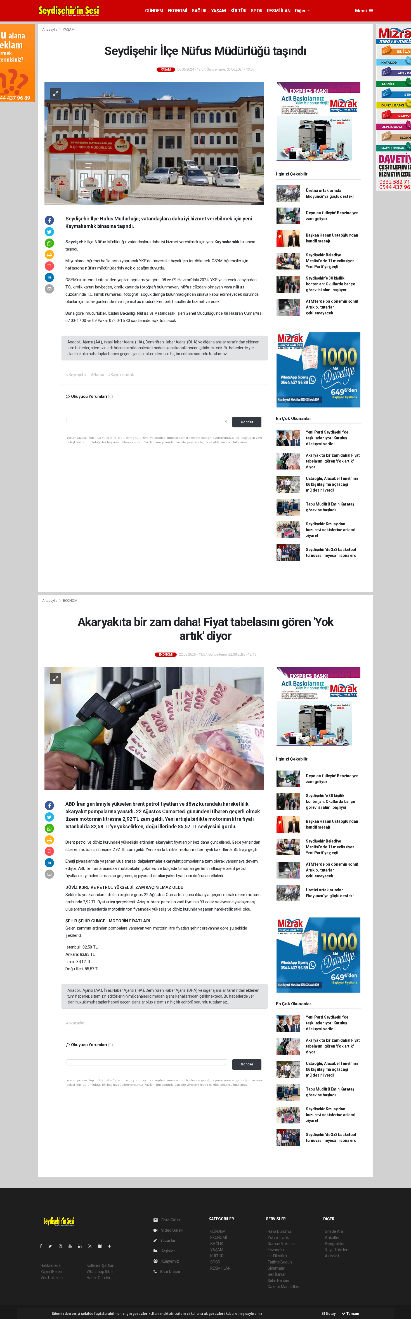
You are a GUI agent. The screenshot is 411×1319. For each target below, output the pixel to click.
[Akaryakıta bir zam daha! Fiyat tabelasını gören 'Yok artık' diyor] (154, 728)
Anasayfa (50, 29)
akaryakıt (164, 842)
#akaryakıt (75, 1023)
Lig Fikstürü (277, 1256)
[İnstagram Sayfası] (63, 1246)
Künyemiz (169, 1261)
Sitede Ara (334, 1231)
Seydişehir (76, 241)
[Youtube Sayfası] (72, 1246)
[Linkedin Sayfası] (82, 1246)
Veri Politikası (52, 1277)
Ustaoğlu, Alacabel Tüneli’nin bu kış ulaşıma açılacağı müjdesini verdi (332, 484)
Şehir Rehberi (279, 1280)
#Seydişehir (76, 374)
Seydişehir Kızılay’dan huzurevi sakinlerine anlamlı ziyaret (331, 530)
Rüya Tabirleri (336, 1250)
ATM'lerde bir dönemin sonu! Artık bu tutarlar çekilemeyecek (332, 307)
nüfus (91, 268)
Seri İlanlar (277, 1274)
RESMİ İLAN (278, 10)
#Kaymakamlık (121, 374)
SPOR (256, 10)
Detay (330, 1313)
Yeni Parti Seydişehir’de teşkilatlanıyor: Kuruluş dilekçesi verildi (327, 438)
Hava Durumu (279, 1231)
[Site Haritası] (102, 1246)
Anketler (332, 1237)
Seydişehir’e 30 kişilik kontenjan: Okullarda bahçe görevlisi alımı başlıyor (330, 284)
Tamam (352, 1313)
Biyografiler (335, 1243)
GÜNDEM (154, 10)
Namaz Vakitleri (281, 1243)
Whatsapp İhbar (100, 1271)
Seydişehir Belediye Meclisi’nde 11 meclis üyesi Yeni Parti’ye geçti (331, 261)
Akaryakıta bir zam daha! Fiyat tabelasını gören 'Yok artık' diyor (333, 461)
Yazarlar (168, 1240)
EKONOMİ (177, 10)
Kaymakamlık (227, 241)
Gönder (247, 422)
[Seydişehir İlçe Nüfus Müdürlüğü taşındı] (154, 143)
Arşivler (167, 1251)
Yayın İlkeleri (51, 1271)
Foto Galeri (170, 1220)
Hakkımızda (51, 1265)
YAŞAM (218, 10)
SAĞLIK (199, 10)
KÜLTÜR (238, 10)
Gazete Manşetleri (283, 1286)
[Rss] (92, 1246)
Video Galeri (171, 1230)
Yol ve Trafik (278, 1237)
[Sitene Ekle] (112, 1246)
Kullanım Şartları (100, 1265)
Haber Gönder (98, 1277)
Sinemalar (276, 1268)
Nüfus (101, 241)
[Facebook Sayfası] (43, 1246)
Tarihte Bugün (280, 1262)
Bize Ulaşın (169, 1271)
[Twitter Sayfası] (52, 1246)
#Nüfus (97, 374)
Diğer (301, 10)
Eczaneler (276, 1250)
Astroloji (332, 1256)
